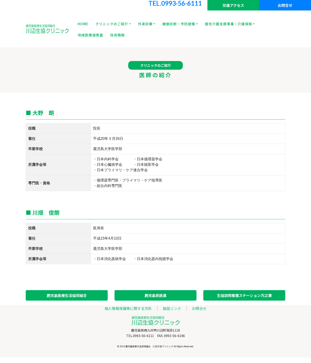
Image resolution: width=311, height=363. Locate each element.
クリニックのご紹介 (111, 23)
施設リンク (172, 308)
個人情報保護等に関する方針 (128, 308)
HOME (83, 23)
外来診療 (145, 23)
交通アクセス (233, 5)
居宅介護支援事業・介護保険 (228, 23)
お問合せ (285, 5)
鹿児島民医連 (155, 295)
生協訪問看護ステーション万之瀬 (244, 295)
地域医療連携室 (90, 35)
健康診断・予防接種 (178, 23)
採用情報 (117, 35)
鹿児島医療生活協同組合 (67, 295)
